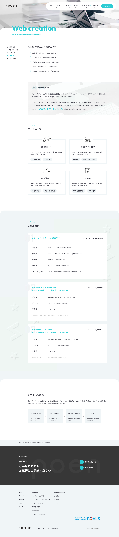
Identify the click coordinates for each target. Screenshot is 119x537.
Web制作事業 (36, 507)
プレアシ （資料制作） (39, 514)
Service (35, 492)
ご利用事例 (10, 55)
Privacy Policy (42, 528)
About (21, 496)
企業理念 (57, 499)
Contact (107, 6)
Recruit (22, 503)
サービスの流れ (12, 58)
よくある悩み (11, 47)
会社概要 (57, 496)
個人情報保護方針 (53, 528)
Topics (21, 499)
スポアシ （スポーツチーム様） (41, 499)
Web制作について (12, 49)
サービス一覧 (11, 52)
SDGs (55, 503)
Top (20, 492)
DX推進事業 (35, 510)
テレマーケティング (38, 503)
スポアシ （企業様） (38, 496)
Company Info (59, 492)
